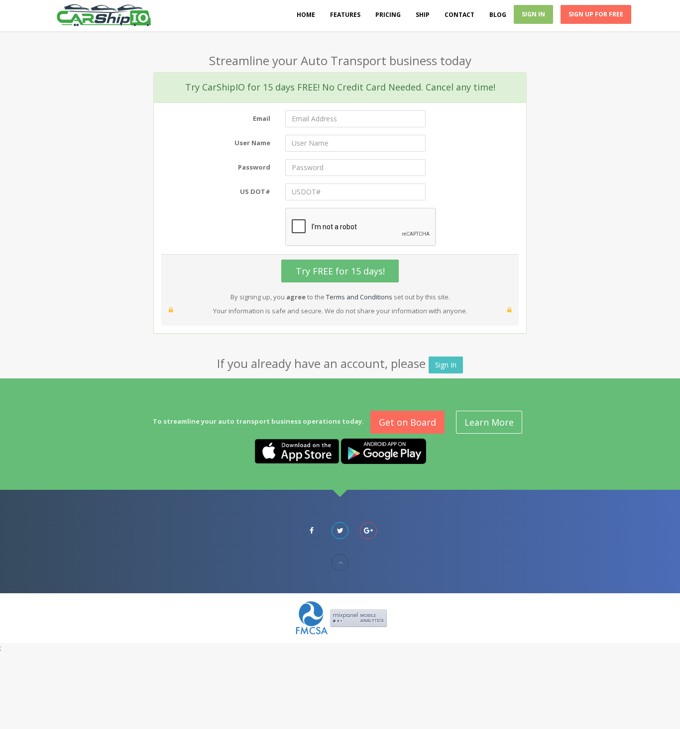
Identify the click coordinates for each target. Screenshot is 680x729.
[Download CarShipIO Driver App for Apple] (297, 450)
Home (306, 14)
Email (261, 118)
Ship (423, 14)
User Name (252, 142)
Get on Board (407, 422)
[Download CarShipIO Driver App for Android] (383, 450)
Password (254, 167)
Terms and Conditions (359, 296)
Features (345, 14)
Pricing (388, 14)
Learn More (489, 422)
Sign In (533, 14)
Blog (497, 14)
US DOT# (255, 191)
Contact (459, 14)
